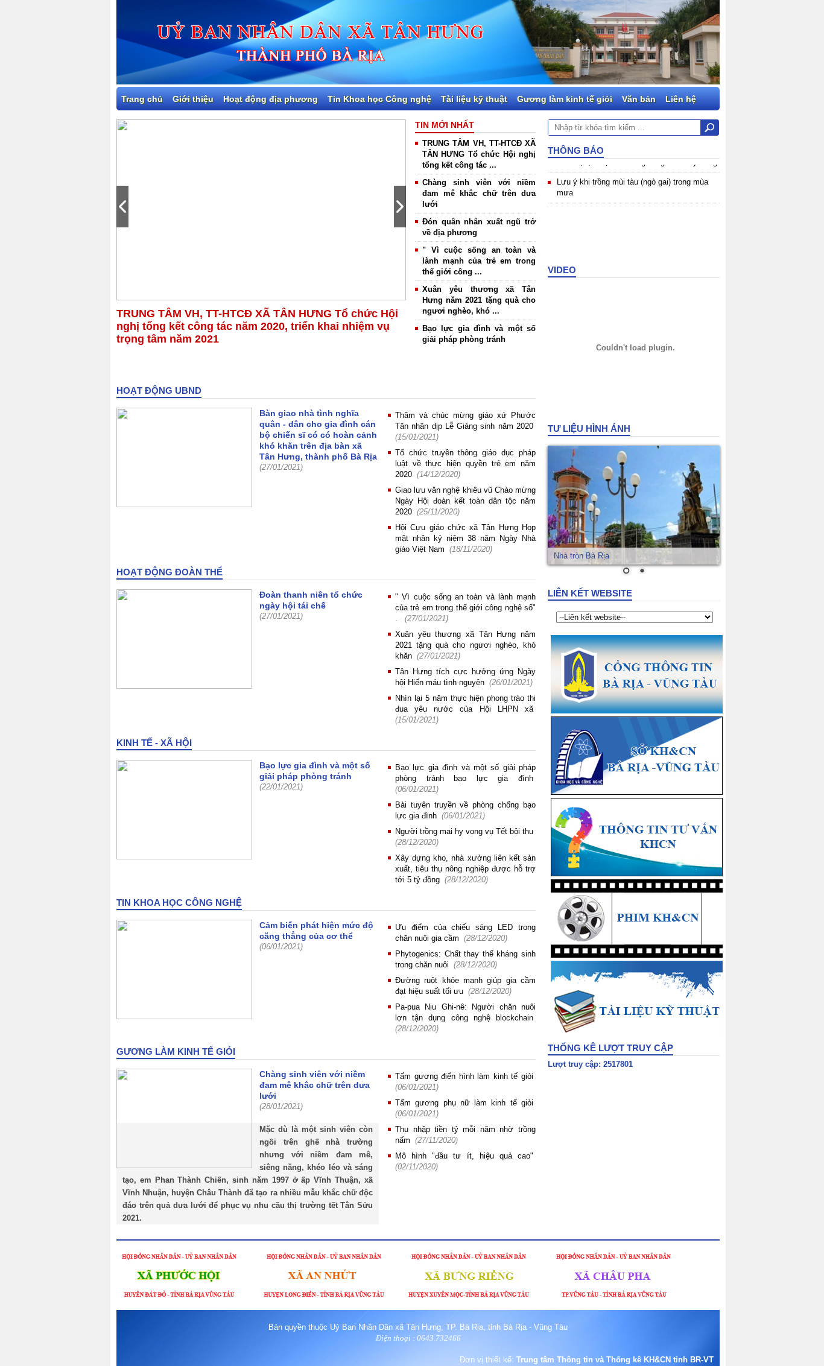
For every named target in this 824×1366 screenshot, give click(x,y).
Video (562, 270)
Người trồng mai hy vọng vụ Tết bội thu (464, 831)
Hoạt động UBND (158, 390)
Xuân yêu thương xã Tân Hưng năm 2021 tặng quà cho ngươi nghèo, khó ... (479, 300)
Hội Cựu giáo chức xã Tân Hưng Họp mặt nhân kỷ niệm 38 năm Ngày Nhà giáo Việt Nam (465, 538)
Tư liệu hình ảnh (589, 428)
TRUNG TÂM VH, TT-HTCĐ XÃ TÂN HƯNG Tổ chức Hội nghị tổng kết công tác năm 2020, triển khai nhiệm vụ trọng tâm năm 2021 (257, 326)
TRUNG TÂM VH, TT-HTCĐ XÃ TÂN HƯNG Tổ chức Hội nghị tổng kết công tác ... (479, 154)
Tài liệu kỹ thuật (474, 99)
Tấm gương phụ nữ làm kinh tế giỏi (464, 1102)
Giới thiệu (193, 99)
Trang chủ (142, 99)
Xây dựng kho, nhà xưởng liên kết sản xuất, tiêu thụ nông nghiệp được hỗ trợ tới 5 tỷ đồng (465, 868)
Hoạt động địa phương (270, 99)
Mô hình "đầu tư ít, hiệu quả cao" (464, 1155)
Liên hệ (680, 99)
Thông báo (576, 150)
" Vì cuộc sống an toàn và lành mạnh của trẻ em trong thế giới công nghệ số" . (465, 607)
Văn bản (639, 99)
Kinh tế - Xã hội (154, 743)
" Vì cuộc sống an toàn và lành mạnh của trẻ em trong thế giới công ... (479, 260)
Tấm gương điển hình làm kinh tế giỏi (464, 1076)
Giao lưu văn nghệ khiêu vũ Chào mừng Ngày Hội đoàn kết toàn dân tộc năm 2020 (465, 500)
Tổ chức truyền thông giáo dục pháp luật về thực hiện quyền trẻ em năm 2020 (465, 463)
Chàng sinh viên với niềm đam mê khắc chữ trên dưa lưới (479, 193)
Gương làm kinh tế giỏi (564, 99)
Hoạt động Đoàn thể (169, 572)
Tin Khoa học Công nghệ (379, 99)
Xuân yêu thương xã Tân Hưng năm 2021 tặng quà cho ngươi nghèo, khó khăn (465, 645)
